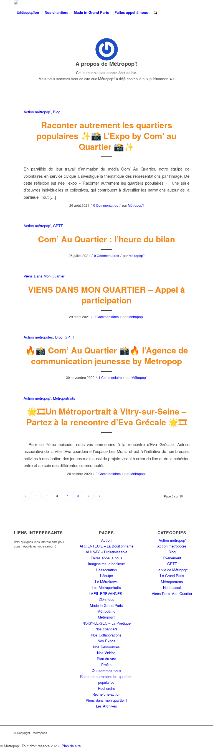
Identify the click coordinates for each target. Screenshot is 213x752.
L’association (106, 569)
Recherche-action (106, 694)
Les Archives (106, 706)
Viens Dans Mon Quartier (44, 276)
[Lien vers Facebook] (24, 37)
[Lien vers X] (15, 37)
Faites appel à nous (106, 557)
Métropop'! (136, 205)
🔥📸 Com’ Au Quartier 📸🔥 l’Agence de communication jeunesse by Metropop (106, 355)
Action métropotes (38, 337)
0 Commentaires (105, 205)
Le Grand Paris (172, 575)
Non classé (172, 587)
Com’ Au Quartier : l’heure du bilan (106, 239)
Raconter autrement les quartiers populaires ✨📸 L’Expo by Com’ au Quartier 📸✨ (106, 135)
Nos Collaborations (106, 635)
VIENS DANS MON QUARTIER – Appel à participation (106, 294)
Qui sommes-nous (106, 670)
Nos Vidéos (106, 652)
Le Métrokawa (106, 581)
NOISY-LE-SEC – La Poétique (106, 623)
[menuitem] (28, 12)
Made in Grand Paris (106, 605)
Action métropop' (37, 111)
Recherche (106, 688)
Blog (56, 111)
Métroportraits (64, 398)
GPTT (58, 225)
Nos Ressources (106, 646)
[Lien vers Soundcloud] (49, 37)
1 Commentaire (110, 377)
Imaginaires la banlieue (106, 563)
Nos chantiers (106, 629)
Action (106, 540)
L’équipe (106, 575)
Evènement (172, 557)
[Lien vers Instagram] (40, 37)
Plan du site (106, 658)
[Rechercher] (155, 12)
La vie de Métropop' (172, 569)
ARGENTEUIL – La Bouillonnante (106, 546)
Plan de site (71, 745)
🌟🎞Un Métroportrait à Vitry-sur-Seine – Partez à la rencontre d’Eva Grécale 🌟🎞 (106, 416)
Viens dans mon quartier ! (106, 700)
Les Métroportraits (106, 587)
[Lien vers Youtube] (32, 37)
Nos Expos (106, 640)
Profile (106, 664)
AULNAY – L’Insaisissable (106, 551)
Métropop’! (106, 617)
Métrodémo (106, 611)
